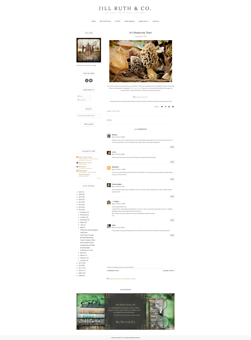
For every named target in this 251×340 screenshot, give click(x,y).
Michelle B (115, 167)
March (82, 255)
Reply (172, 147)
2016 (80, 204)
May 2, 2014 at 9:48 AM (118, 154)
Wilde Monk (82, 167)
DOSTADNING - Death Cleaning (87, 172)
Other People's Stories (87, 242)
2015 (80, 207)
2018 (80, 199)
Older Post (168, 271)
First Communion (136, 88)
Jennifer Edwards (84, 174)
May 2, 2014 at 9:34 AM (118, 137)
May (81, 227)
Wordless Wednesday (86, 237)
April (81, 253)
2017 (80, 202)
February (83, 258)
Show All (99, 178)
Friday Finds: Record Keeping (89, 230)
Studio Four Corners (85, 162)
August (82, 222)
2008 (80, 275)
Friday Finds (115, 111)
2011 (80, 268)
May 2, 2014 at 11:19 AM (118, 169)
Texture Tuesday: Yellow (87, 240)
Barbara (114, 135)
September (83, 220)
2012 (80, 265)
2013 (80, 263)
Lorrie (114, 152)
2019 (80, 197)
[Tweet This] (162, 106)
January (82, 260)
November (83, 215)
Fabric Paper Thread (85, 157)
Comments (82, 100)
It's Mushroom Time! (86, 250)
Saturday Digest (85, 248)
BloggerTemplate (135, 337)
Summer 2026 (82, 164)
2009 (80, 273)
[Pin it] (172, 106)
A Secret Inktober (84, 176)
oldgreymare (83, 170)
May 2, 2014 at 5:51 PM (118, 186)
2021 (80, 192)
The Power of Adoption (85, 168)
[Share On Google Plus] (169, 106)
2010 (80, 270)
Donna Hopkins (117, 184)
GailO (113, 225)
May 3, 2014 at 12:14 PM (118, 203)
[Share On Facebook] (165, 106)
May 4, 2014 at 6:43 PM (118, 227)
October (82, 217)
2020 (80, 194)
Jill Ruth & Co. (125, 8)
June (81, 225)
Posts (81, 96)
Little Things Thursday (87, 235)
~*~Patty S (115, 201)
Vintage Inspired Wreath (87, 245)
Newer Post (113, 271)
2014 (80, 210)
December (83, 212)
